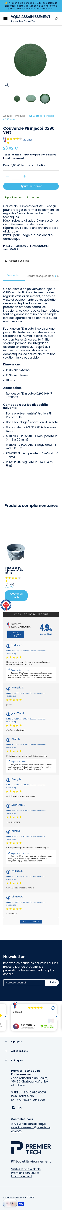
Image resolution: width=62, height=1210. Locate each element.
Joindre (51, 982)
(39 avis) (27, 139)
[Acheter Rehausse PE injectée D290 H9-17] (16, 552)
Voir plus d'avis (31, 921)
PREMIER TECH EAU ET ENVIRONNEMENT (27, 246)
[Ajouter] (24, 176)
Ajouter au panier (31, 186)
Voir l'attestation (15, 634)
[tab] (14, 276)
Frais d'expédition (34, 154)
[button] (56, 18)
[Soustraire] (7, 176)
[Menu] (5, 18)
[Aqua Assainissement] (30, 18)
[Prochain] (55, 276)
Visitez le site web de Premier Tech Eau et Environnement (26, 1172)
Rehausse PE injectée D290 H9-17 (14, 570)
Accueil (7, 116)
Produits (20, 116)
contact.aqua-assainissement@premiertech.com (30, 1127)
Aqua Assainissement (14, 1197)
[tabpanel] (31, 376)
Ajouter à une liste (18, 260)
